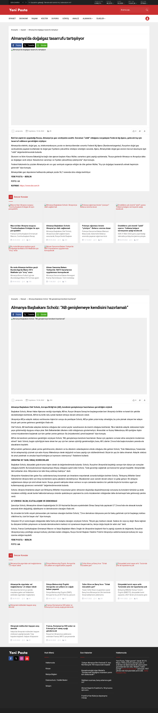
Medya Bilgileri (51, 674)
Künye (48, 669)
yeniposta (19, 131)
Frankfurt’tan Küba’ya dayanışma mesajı (94, 697)
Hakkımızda (50, 663)
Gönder (44, 45)
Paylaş (18, 45)
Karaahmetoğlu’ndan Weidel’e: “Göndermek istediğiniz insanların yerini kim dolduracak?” (96, 672)
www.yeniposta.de (129, 669)
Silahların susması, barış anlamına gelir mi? (96, 681)
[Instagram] (22, 658)
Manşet (23, 299)
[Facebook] (11, 658)
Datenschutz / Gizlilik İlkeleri (56, 680)
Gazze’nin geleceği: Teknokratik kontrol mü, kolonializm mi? (51, 2)
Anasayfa (14, 30)
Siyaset (23, 30)
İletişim (48, 686)
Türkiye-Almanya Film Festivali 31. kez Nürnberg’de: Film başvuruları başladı (96, 664)
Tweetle (31, 45)
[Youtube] (27, 658)
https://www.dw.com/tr (29, 185)
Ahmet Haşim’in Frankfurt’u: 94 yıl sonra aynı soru (96, 689)
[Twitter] (16, 658)
